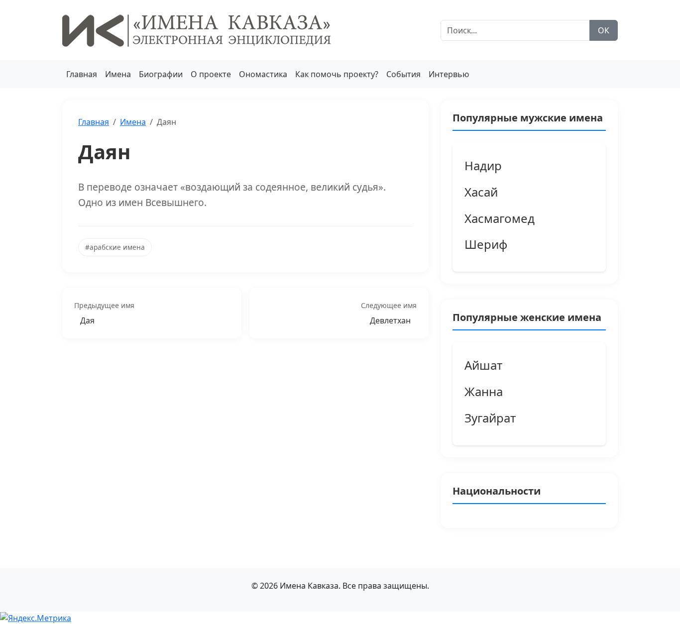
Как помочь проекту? (336, 74)
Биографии (161, 74)
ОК (603, 30)
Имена (118, 74)
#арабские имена (115, 247)
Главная (81, 74)
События (403, 74)
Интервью (449, 74)
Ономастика (263, 74)
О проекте (211, 74)
